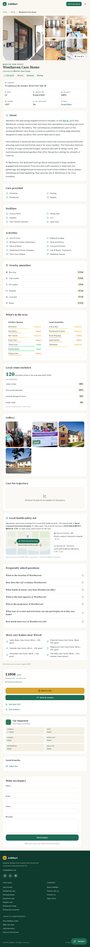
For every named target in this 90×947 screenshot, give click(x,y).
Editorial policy (9, 928)
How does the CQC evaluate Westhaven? (26, 582)
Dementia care (8, 898)
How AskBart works (10, 921)
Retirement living (9, 906)
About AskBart (53, 887)
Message (9, 817)
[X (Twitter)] (10, 876)
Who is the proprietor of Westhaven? (25, 604)
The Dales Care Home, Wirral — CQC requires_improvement (64, 655)
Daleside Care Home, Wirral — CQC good (25, 648)
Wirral (13, 12)
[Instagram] (5, 876)
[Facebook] (16, 876)
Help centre (51, 898)
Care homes (7, 887)
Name (8, 786)
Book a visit (46, 691)
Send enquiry (42, 838)
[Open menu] (85, 4)
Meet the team (9, 925)
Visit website (14, 709)
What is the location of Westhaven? (24, 575)
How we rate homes (11, 932)
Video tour (13, 766)
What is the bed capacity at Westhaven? (26, 597)
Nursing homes (9, 895)
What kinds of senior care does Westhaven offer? (31, 589)
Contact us (51, 895)
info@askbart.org (9, 870)
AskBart (12, 4)
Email (8, 796)
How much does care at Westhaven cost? (26, 621)
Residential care (9, 891)
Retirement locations (11, 910)
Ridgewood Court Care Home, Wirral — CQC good (65, 648)
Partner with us (53, 891)
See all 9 (80, 56)
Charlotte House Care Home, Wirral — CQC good (65, 641)
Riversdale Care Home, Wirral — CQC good (24, 655)
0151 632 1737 (15, 704)
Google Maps (66, 104)
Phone (8, 806)
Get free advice (74, 4)
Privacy (68, 942)
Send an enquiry (46, 698)
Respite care (8, 902)
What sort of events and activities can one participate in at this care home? (40, 613)
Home (5, 12)
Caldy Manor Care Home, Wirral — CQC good (25, 641)
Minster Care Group (21, 71)
